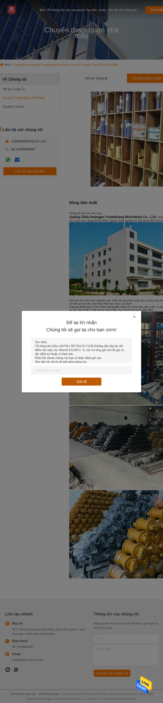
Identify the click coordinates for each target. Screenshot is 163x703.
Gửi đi (81, 382)
